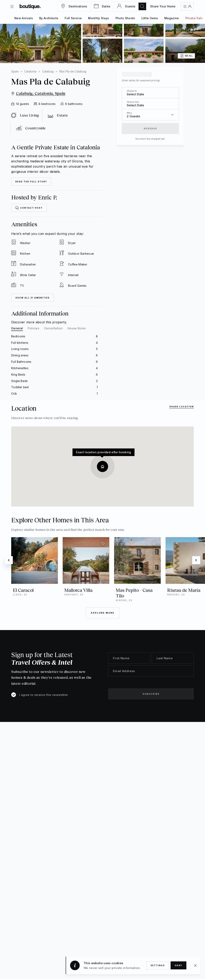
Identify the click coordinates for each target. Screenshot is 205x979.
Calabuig (48, 71)
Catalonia (30, 71)
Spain (15, 71)
